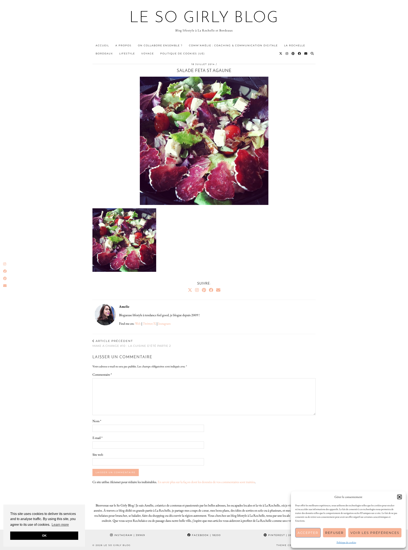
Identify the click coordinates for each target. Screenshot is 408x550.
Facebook (206, 535)
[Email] (306, 53)
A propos (123, 45)
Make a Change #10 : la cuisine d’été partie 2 (131, 343)
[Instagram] (287, 53)
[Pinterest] (293, 53)
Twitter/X (149, 323)
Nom (96, 421)
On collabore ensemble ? (160, 45)
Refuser (334, 533)
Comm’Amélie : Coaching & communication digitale (233, 45)
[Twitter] (281, 53)
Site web (97, 454)
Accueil (102, 45)
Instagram (164, 323)
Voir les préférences (374, 533)
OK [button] (44, 535)
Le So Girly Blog (204, 18)
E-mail (97, 438)
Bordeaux (104, 53)
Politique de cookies (346, 542)
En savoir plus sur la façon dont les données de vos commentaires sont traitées (206, 482)
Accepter (308, 533)
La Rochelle (294, 45)
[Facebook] (299, 53)
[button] (399, 497)
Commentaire (102, 374)
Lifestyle (127, 53)
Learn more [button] (60, 524)
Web (138, 323)
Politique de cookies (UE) (182, 53)
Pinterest (282, 535)
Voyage (147, 53)
